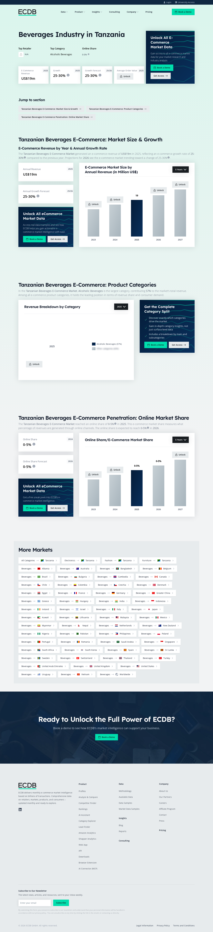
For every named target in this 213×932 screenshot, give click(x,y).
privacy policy (40, 913)
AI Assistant (84, 815)
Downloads (84, 856)
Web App (83, 844)
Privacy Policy (163, 925)
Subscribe (61, 902)
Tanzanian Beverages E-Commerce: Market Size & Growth (49, 109)
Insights (96, 11)
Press (161, 820)
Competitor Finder (87, 803)
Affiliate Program (167, 808)
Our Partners (165, 797)
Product (79, 11)
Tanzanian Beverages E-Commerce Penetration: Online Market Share (55, 117)
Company (131, 11)
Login (168, 2)
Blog (121, 825)
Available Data (126, 797)
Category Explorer (87, 821)
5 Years (178, 169)
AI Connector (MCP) (88, 868)
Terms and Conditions (184, 925)
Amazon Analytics (87, 832)
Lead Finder (84, 827)
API (80, 850)
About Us (163, 791)
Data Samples (125, 803)
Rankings (83, 809)
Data (63, 11)
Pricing (148, 11)
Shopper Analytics (87, 838)
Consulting (114, 11)
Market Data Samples (129, 808)
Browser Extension (88, 862)
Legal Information (144, 925)
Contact (162, 814)
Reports (122, 831)
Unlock (126, 76)
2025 (119, 306)
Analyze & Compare (88, 797)
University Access (186, 2)
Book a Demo (185, 11)
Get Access (159, 75)
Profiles (82, 791)
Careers (163, 803)
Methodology (125, 791)
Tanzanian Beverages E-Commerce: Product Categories (116, 109)
